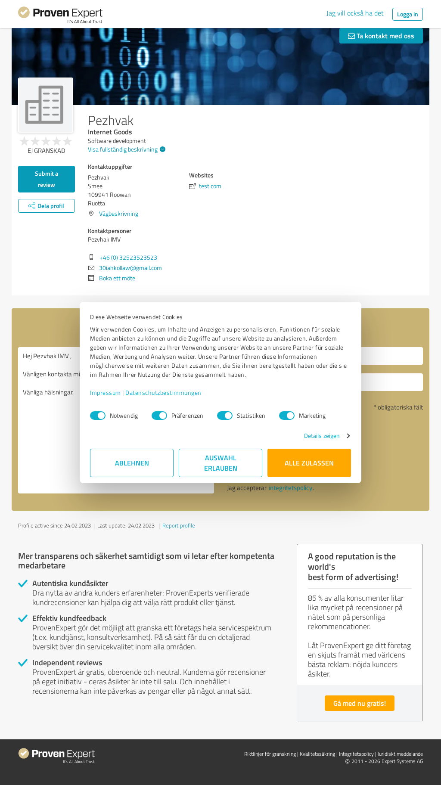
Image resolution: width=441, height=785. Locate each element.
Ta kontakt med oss (384, 35)
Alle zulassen (309, 463)
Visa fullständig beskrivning (123, 149)
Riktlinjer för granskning (270, 753)
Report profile (178, 525)
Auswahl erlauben (220, 463)
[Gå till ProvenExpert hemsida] (60, 16)
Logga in (407, 14)
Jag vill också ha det (355, 13)
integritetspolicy (290, 487)
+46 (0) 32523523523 (128, 257)
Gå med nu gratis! (359, 703)
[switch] (159, 415)
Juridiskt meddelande (400, 753)
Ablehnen (132, 463)
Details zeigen (322, 435)
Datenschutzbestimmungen (163, 392)
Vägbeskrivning (118, 213)
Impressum (105, 392)
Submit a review (46, 179)
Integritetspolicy (356, 753)
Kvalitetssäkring (317, 753)
